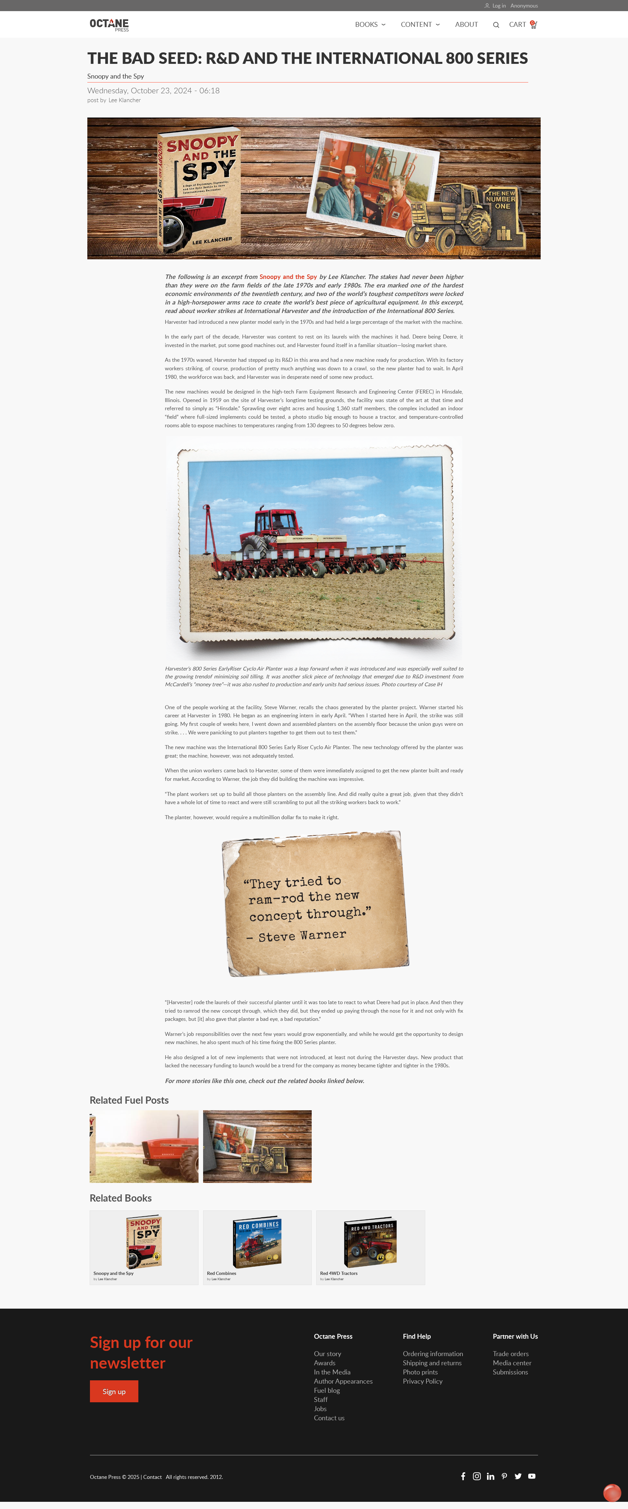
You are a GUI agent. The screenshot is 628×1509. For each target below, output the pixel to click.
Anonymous (524, 5)
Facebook (463, 1476)
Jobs (320, 1408)
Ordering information (433, 1353)
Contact (153, 1477)
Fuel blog (327, 1390)
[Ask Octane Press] (612, 1493)
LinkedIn (490, 1476)
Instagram (477, 1476)
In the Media (332, 1371)
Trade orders (511, 1353)
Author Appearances (343, 1381)
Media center (512, 1362)
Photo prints (420, 1371)
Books (366, 24)
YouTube (532, 1476)
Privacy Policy (423, 1381)
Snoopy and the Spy (288, 276)
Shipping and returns (432, 1362)
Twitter (518, 1476)
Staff (321, 1399)
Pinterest (504, 1476)
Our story (327, 1353)
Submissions (510, 1371)
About (466, 24)
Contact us (329, 1417)
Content (416, 24)
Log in (499, 5)
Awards (325, 1362)
